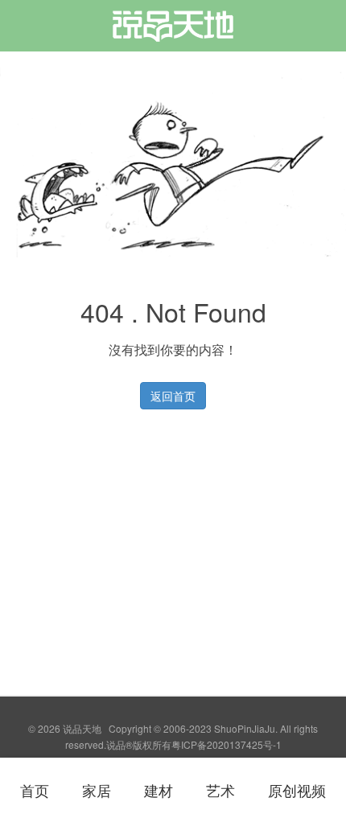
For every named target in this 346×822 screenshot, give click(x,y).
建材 (158, 789)
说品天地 (173, 31)
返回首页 (173, 396)
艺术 (220, 789)
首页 (34, 789)
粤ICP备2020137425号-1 (226, 744)
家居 (96, 789)
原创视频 (297, 789)
